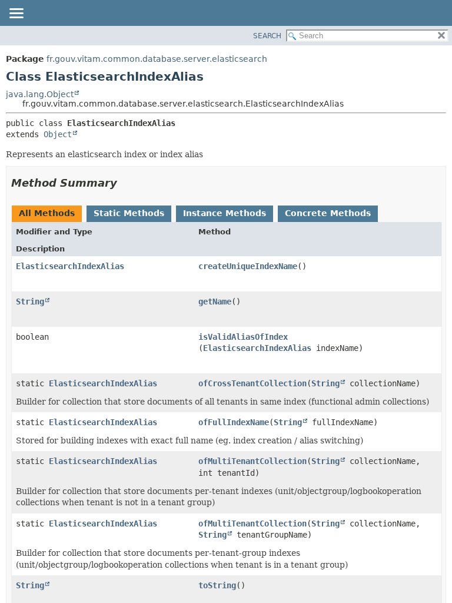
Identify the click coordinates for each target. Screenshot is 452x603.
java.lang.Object (40, 94)
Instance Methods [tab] (224, 213)
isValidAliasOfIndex (243, 337)
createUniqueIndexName (247, 266)
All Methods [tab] (47, 213)
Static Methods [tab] (129, 213)
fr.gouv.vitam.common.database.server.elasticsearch (156, 59)
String (30, 301)
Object (58, 134)
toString (217, 585)
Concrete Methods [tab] (328, 213)
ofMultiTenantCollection (252, 461)
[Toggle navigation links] (16, 14)
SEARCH (267, 36)
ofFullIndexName (233, 422)
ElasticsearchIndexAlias (70, 266)
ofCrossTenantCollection (252, 383)
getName (214, 301)
